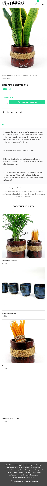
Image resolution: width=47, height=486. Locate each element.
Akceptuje (17, 481)
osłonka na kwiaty (15, 194)
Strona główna (7, 75)
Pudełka (26, 75)
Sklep (18, 75)
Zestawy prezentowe (31, 188)
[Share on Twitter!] (16, 112)
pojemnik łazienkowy (23, 196)
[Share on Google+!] (8, 112)
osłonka (32, 191)
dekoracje (25, 191)
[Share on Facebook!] (3, 112)
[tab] (2, 124)
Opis (2, 124)
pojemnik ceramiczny (37, 194)
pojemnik (26, 194)
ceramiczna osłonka (14, 191)
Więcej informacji (31, 481)
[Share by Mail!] (12, 112)
